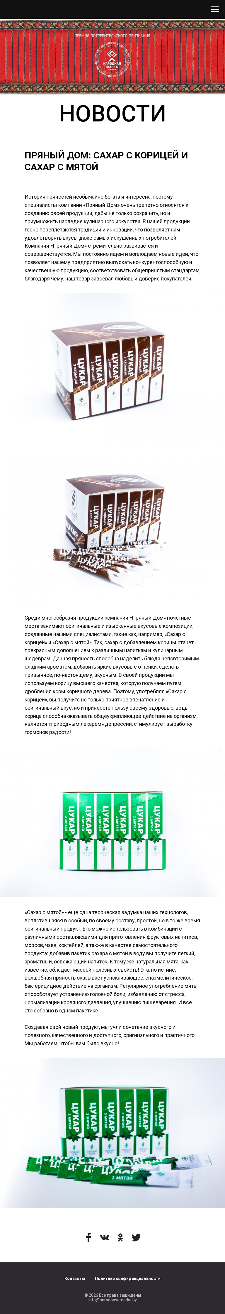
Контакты (74, 1278)
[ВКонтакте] (104, 1237)
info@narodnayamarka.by (112, 1300)
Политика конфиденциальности (128, 1278)
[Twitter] (136, 1237)
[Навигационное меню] (215, 9)
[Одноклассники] (120, 1237)
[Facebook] (88, 1237)
